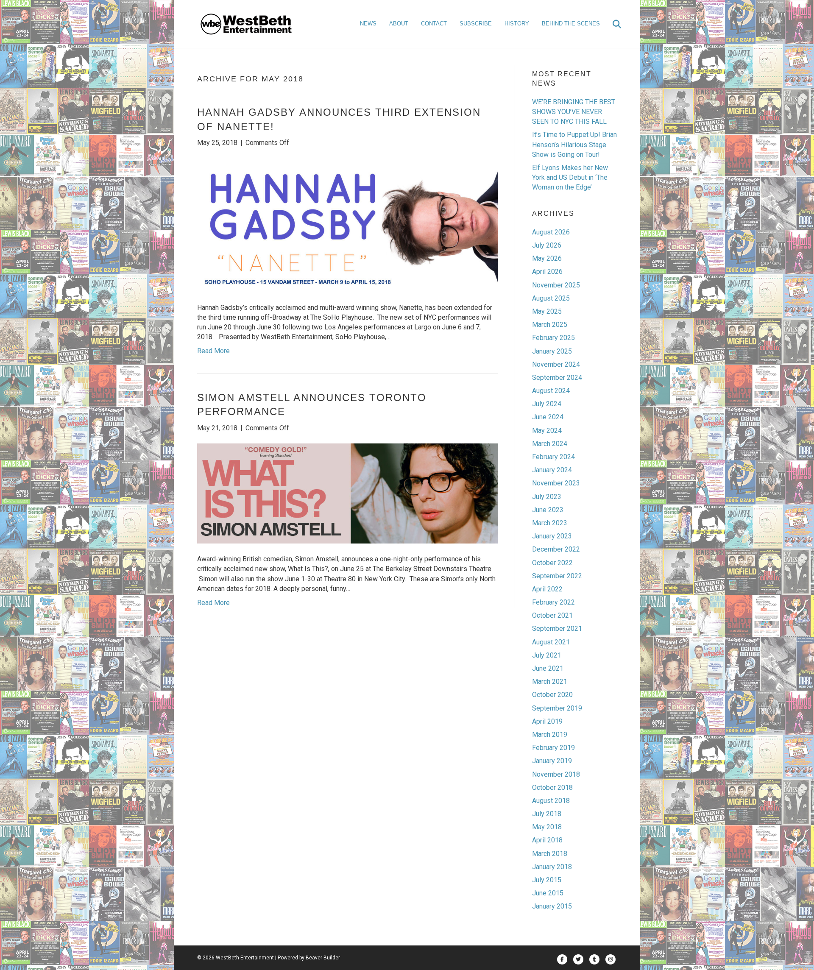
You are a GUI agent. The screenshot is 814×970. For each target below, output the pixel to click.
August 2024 (551, 391)
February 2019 (553, 748)
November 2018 (556, 774)
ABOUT (398, 23)
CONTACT (434, 23)
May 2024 (547, 430)
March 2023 (549, 523)
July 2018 (546, 814)
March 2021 (549, 681)
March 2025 (549, 325)
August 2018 (551, 801)
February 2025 (553, 338)
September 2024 (557, 378)
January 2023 (552, 536)
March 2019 (549, 734)
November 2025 (556, 285)
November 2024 (556, 364)
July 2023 (546, 497)
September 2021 (557, 628)
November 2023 (556, 483)
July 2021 (546, 655)
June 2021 (547, 668)
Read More (213, 351)
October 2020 (552, 695)
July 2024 (546, 404)
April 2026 (547, 272)
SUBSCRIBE (476, 23)
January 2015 (552, 906)
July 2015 (546, 880)
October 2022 (552, 563)
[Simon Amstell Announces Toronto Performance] (347, 493)
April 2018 (547, 840)
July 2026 (546, 245)
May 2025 (547, 311)
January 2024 (552, 470)
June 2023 (547, 510)
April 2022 (547, 589)
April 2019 (547, 721)
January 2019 (552, 761)
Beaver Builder (323, 958)
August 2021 (551, 642)
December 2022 (556, 549)
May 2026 (547, 258)
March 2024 (549, 444)
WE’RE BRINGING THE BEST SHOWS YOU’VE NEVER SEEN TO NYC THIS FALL (573, 111)
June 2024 (547, 417)
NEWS (368, 23)
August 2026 (551, 232)
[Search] (611, 24)
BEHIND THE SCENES (571, 23)
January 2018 (552, 867)
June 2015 (547, 893)
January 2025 (552, 351)
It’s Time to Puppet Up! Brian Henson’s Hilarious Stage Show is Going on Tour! (574, 144)
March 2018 (549, 854)
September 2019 (557, 708)
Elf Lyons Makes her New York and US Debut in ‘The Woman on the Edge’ (570, 177)
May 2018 (547, 827)
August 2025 (551, 298)
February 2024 (553, 457)
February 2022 (553, 602)
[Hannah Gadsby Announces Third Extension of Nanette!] (347, 224)
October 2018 (552, 787)
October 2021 (552, 615)
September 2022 (557, 576)
